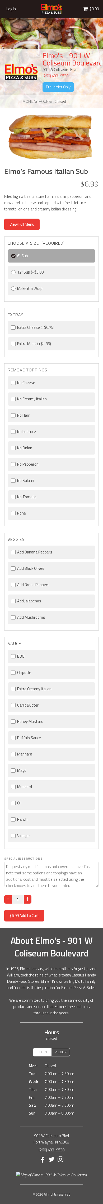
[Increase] (27, 899)
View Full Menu (22, 224)
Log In (11, 9)
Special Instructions (23, 859)
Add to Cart (24, 916)
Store (42, 1052)
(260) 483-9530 (55, 76)
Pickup (61, 1052)
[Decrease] (8, 899)
